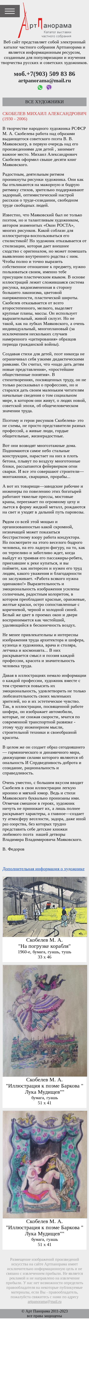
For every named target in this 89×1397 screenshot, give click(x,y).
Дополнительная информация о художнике (43, 868)
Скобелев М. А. (44, 940)
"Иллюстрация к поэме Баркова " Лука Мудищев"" (44, 1089)
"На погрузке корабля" (44, 946)
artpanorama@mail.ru (45, 1301)
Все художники (44, 101)
